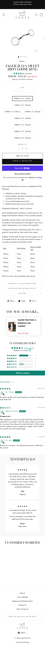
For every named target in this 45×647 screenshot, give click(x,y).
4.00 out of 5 (29, 348)
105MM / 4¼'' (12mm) (22, 98)
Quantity (22, 144)
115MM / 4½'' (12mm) (22, 105)
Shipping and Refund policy (22, 601)
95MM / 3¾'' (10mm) (22, 92)
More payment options (22, 173)
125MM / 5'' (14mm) (12, 111)
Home (22, 61)
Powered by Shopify (22, 642)
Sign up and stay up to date (22, 616)
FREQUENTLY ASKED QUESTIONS (23, 283)
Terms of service (22, 609)
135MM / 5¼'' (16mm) (22, 125)
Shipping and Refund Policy (22, 288)
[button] (19, 73)
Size (22, 87)
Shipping (15, 79)
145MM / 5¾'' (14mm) (22, 131)
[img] (5, 389)
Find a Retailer (22, 161)
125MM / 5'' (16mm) (32, 111)
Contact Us (22, 605)
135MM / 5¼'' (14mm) (22, 118)
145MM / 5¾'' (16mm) (22, 138)
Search (22, 593)
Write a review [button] (22, 373)
